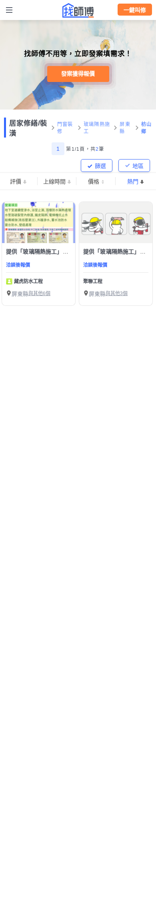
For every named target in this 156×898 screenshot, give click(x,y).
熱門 (132, 181)
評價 (15, 181)
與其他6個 (39, 293)
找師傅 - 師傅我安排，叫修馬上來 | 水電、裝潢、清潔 (78, 10)
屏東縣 (125, 128)
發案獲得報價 (78, 73)
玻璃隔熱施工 (97, 128)
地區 (138, 166)
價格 (93, 181)
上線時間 (54, 181)
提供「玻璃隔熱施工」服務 (40, 251)
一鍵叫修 (135, 10)
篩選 (100, 166)
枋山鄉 (146, 128)
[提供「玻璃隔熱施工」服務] (38, 222)
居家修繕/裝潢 (28, 128)
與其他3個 (117, 293)
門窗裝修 (65, 128)
